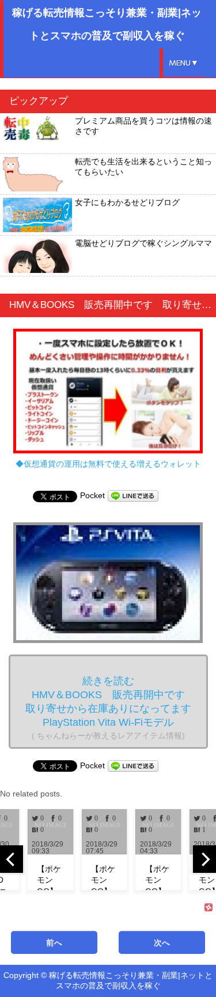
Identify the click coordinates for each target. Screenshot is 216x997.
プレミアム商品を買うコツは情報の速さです (143, 126)
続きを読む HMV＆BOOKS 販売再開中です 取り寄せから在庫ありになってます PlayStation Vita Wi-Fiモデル (113, 707)
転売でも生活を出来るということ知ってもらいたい (143, 166)
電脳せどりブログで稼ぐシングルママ (143, 243)
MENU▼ (184, 63)
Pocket (92, 495)
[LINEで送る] (133, 495)
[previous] (11, 859)
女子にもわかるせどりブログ (127, 202)
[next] (204, 859)
